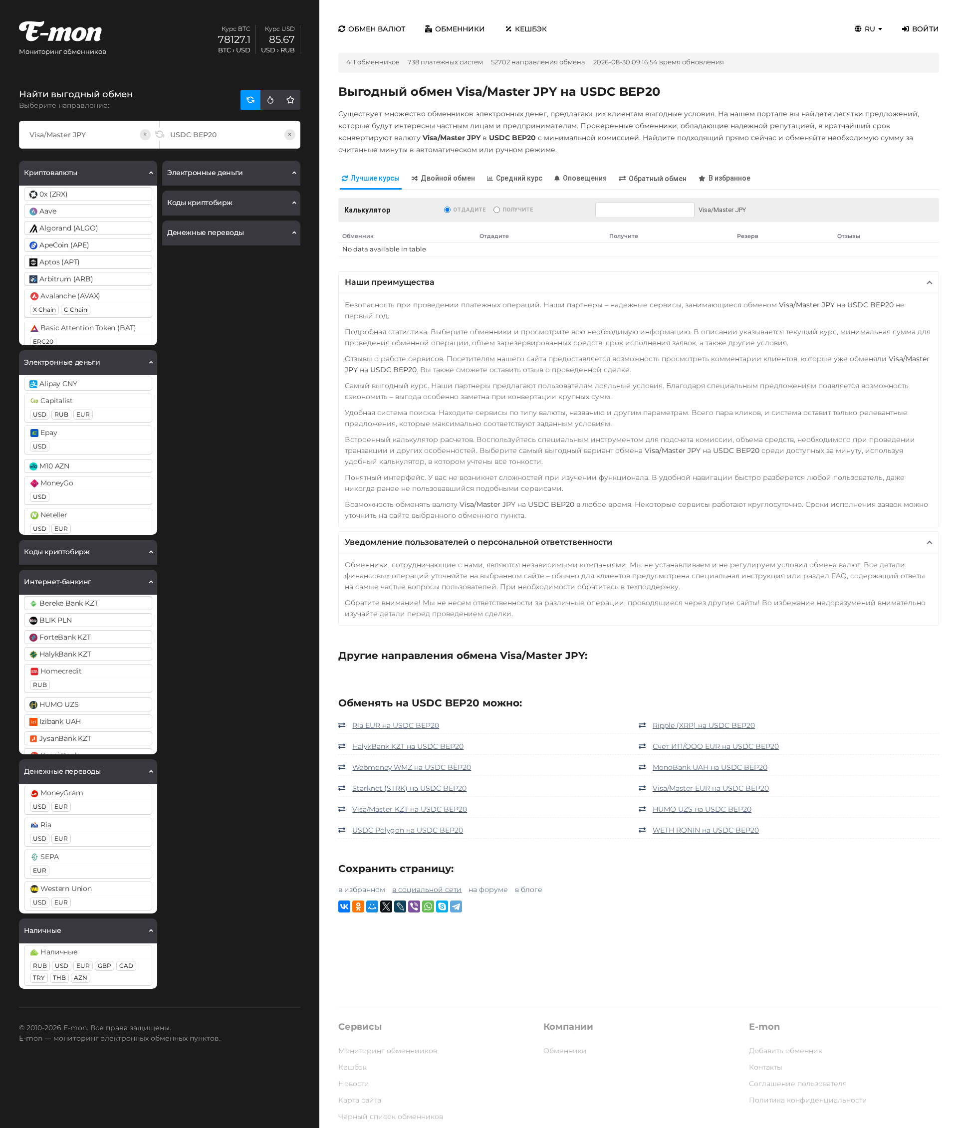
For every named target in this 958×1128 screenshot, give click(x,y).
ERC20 (43, 341)
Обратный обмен (658, 179)
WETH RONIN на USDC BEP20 (706, 830)
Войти (925, 29)
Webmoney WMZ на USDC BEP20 (411, 767)
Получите (517, 210)
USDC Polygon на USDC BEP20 (407, 830)
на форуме (488, 889)
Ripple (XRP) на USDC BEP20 (704, 725)
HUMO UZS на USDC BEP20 (702, 809)
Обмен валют (376, 29)
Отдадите (469, 210)
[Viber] (414, 906)
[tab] (371, 179)
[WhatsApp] (428, 906)
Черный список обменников (390, 1116)
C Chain (75, 309)
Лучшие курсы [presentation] (375, 178)
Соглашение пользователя (798, 1083)
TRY (39, 977)
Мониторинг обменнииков (387, 1050)
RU (870, 29)
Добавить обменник (785, 1050)
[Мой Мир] (372, 906)
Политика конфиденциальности (808, 1100)
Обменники (460, 29)
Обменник (358, 235)
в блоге (528, 889)
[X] (386, 906)
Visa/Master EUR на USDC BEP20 (711, 788)
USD (39, 414)
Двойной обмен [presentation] (448, 178)
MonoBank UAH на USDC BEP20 (710, 767)
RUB (61, 414)
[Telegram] (456, 906)
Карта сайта (359, 1100)
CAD (126, 965)
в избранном (361, 889)
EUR (83, 414)
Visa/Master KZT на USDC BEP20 (409, 809)
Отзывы (848, 235)
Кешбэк (531, 29)
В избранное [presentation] (729, 178)
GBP (104, 965)
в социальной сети (427, 889)
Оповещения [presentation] (585, 178)
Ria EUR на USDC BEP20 (395, 725)
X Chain (44, 309)
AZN (80, 977)
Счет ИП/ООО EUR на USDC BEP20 (716, 746)
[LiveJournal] (400, 906)
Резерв (747, 235)
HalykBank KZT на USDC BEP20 (408, 746)
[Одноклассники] (358, 906)
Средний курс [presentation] (519, 178)
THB (59, 977)
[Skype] (442, 906)
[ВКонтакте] (344, 906)
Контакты (765, 1067)
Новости (353, 1083)
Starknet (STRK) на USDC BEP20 (409, 788)
